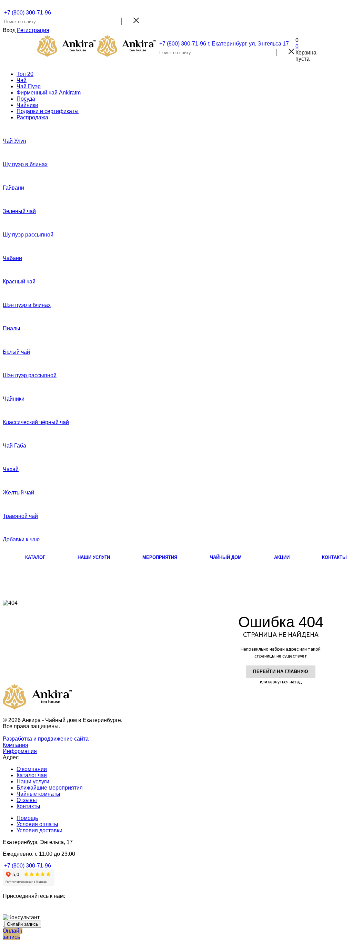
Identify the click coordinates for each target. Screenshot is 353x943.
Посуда (26, 99)
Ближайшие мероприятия (50, 788)
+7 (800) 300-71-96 (27, 13)
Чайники (27, 105)
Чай (22, 80)
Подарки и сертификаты (48, 111)
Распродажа (32, 117)
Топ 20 (25, 74)
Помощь (27, 818)
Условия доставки (39, 830)
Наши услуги (33, 781)
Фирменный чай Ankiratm (49, 93)
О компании (32, 769)
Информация (20, 751)
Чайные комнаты (38, 794)
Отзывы (27, 800)
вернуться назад (285, 682)
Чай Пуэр (29, 86)
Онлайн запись (22, 924)
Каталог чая (32, 775)
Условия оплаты (37, 824)
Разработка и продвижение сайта (46, 739)
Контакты (28, 806)
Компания (15, 745)
